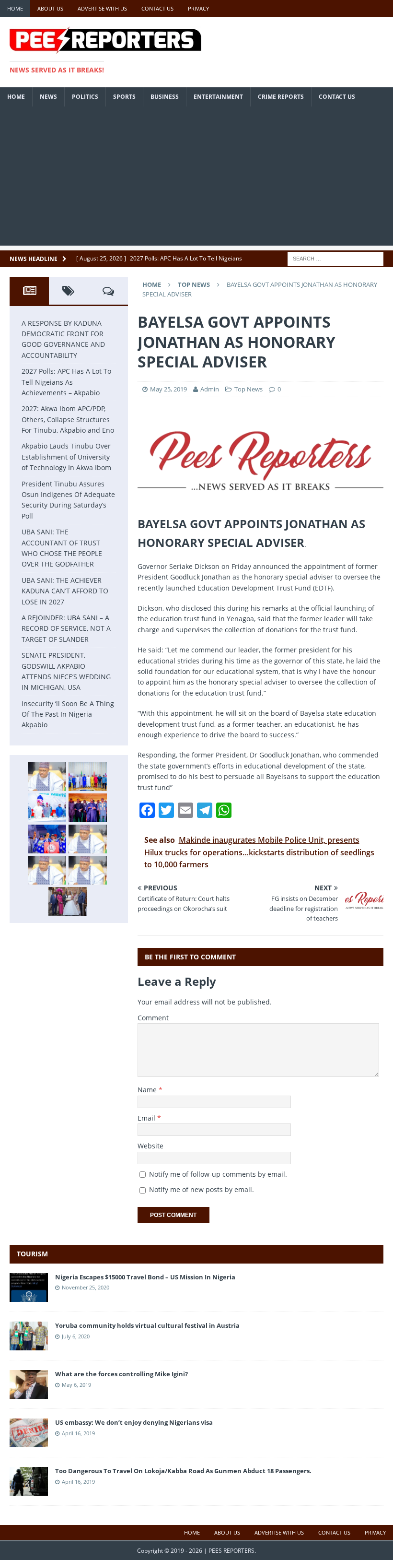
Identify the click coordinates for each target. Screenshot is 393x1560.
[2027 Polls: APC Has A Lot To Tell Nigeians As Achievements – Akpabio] (88, 776)
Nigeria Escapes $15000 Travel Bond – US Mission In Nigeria (145, 1277)
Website (150, 1145)
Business (164, 97)
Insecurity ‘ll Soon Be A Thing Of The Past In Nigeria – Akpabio (68, 714)
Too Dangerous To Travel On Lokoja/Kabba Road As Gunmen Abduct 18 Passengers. (183, 1470)
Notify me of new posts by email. (201, 1189)
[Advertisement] (196, 178)
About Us (50, 8)
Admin (210, 389)
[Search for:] (335, 257)
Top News (248, 389)
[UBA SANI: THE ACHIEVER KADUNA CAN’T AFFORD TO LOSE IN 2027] (47, 870)
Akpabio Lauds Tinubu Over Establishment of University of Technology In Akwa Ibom (66, 456)
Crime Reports (281, 97)
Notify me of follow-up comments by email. (218, 1174)
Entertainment (218, 97)
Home (15, 8)
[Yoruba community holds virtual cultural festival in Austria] (29, 1344)
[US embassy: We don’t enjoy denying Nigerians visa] (29, 1441)
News (48, 97)
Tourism (32, 1253)
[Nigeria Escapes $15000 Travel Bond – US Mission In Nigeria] (29, 1295)
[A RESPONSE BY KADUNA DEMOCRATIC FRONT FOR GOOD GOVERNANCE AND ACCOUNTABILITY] (47, 776)
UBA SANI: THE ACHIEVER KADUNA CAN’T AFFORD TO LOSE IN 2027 (65, 591)
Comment (153, 1017)
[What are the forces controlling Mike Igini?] (29, 1392)
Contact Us (157, 8)
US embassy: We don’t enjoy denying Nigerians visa (134, 1422)
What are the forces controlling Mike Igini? (121, 1374)
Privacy (198, 8)
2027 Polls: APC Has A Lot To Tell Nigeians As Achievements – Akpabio (66, 381)
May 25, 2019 (168, 389)
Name (148, 1089)
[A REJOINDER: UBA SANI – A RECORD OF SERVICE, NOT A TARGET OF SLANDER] (88, 870)
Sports (124, 97)
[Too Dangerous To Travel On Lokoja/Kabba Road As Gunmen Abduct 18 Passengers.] (29, 1490)
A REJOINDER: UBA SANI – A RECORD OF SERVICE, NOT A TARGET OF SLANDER (66, 628)
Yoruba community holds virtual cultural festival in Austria (147, 1325)
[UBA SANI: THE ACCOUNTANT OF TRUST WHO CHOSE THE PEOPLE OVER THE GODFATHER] (88, 839)
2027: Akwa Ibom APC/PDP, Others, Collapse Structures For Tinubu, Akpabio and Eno (68, 419)
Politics (85, 97)
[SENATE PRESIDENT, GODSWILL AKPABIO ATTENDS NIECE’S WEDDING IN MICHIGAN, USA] (67, 901)
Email (147, 1118)
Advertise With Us (102, 8)
